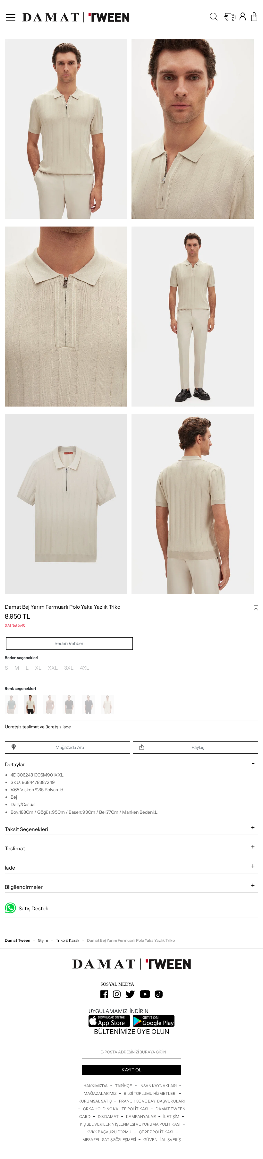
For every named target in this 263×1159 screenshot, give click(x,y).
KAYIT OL (131, 1070)
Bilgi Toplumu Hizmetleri (150, 1093)
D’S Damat (108, 1116)
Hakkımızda (95, 1085)
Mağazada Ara (69, 747)
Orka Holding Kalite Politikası (116, 1108)
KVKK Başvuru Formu (109, 1131)
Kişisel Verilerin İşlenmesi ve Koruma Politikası (130, 1124)
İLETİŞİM (171, 1116)
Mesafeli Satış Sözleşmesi (109, 1139)
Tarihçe (124, 1085)
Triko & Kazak (67, 940)
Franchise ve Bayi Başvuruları (152, 1101)
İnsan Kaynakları (158, 1085)
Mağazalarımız (100, 1093)
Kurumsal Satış (95, 1101)
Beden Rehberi (69, 643)
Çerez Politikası (156, 1131)
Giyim (43, 940)
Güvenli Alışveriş (162, 1139)
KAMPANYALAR (141, 1116)
